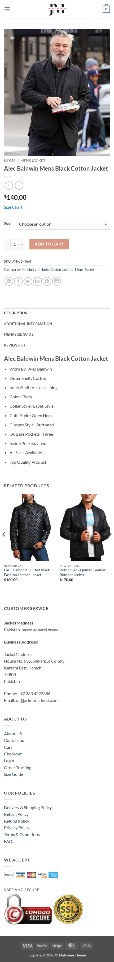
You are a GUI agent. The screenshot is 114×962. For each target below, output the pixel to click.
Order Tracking (17, 767)
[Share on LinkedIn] (56, 281)
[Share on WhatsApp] (9, 281)
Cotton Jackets (61, 269)
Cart (8, 747)
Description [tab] (16, 313)
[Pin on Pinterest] (47, 281)
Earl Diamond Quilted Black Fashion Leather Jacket (27, 572)
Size (7, 223)
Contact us (14, 740)
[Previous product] (19, 185)
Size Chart (13, 206)
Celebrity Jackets (35, 269)
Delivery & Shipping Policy (28, 807)
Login (9, 760)
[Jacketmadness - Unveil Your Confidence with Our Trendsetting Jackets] (57, 9)
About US (13, 733)
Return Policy (16, 814)
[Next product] (9, 185)
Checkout (13, 753)
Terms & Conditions (22, 834)
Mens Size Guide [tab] (18, 334)
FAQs (9, 841)
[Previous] (4, 545)
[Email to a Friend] (37, 281)
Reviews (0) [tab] (14, 345)
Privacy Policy (16, 827)
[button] (7, 9)
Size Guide (13, 774)
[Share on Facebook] (18, 281)
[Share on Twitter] (28, 281)
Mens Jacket (32, 160)
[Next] (110, 545)
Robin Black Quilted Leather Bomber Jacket (83, 572)
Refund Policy (16, 820)
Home (9, 160)
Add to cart (49, 243)
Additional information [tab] (28, 324)
